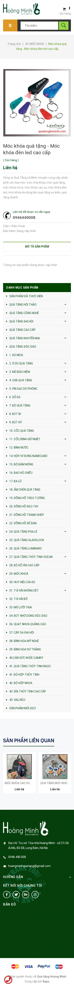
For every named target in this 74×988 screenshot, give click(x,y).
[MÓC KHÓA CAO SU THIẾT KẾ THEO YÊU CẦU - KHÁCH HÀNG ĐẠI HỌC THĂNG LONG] (19, 766)
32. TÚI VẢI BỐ (18, 599)
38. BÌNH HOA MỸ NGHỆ (24, 641)
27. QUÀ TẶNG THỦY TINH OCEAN (31, 557)
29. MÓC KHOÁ (18, 573)
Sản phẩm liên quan (28, 740)
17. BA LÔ (15, 481)
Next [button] (67, 740)
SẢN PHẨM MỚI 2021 (22, 708)
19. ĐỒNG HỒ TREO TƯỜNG (27, 498)
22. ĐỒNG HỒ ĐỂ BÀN (23, 523)
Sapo (45, 981)
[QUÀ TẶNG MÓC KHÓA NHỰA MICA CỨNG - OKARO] (54, 766)
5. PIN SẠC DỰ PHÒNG (23, 388)
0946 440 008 (17, 857)
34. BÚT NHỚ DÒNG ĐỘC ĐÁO (28, 615)
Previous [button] (59, 740)
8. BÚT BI (15, 414)
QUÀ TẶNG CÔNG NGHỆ (24, 313)
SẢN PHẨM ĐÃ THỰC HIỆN (26, 296)
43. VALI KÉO (17, 699)
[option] (19, 775)
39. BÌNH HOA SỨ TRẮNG (25, 649)
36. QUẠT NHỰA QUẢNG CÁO (27, 624)
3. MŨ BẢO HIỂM (19, 371)
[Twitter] (16, 894)
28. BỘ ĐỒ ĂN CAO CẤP (24, 565)
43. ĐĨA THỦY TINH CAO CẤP (27, 691)
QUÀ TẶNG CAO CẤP (22, 329)
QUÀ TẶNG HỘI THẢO (23, 304)
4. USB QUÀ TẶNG (20, 380)
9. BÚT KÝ (15, 422)
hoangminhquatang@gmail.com (29, 866)
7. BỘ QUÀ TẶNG (19, 405)
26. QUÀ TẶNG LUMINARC (25, 548)
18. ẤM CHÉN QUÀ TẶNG (24, 489)
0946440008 (24, 217)
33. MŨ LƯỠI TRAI (20, 607)
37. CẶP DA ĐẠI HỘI (21, 632)
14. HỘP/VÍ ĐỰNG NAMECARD (28, 456)
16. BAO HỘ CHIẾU (20, 472)
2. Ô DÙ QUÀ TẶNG (21, 363)
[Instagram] (35, 894)
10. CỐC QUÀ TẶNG (21, 430)
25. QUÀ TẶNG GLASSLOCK (26, 540)
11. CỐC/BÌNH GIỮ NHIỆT (24, 439)
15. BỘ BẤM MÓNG (21, 464)
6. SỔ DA (14, 397)
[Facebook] (6, 894)
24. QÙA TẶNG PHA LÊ (23, 531)
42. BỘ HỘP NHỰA (20, 683)
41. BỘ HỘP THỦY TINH (24, 674)
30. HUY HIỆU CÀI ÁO (22, 582)
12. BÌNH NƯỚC (18, 447)
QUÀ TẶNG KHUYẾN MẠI (24, 338)
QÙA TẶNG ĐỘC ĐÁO (22, 346)
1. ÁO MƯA (16, 355)
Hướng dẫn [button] (13, 877)
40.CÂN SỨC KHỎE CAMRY (26, 657)
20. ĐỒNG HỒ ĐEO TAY (23, 506)
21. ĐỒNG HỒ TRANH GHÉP (26, 514)
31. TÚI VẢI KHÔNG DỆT (24, 590)
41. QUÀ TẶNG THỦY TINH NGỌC (30, 666)
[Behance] (25, 894)
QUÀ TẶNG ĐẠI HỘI (21, 321)
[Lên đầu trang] (69, 978)
